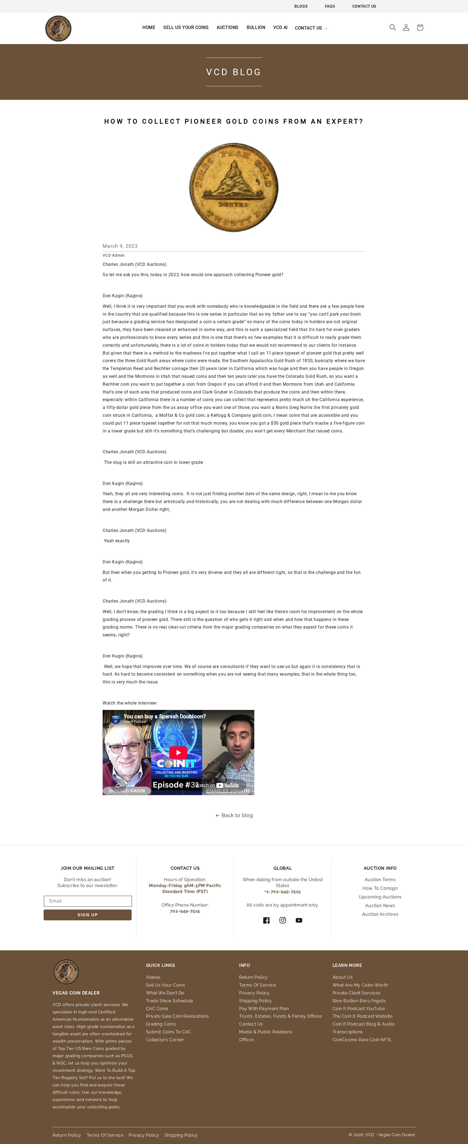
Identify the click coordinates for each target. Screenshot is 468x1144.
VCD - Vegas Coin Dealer (390, 1134)
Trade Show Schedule (169, 1000)
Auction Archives (380, 914)
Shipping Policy (255, 1000)
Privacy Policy (254, 993)
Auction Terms (380, 879)
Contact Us (364, 6)
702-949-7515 (185, 911)
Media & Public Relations (265, 1031)
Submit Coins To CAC (168, 1031)
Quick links (161, 965)
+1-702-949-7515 (282, 891)
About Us (343, 977)
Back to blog (237, 815)
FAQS (330, 6)
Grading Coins (161, 1024)
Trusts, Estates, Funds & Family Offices (280, 1016)
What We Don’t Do (165, 993)
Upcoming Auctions (380, 897)
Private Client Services (357, 993)
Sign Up (87, 914)
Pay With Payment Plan (264, 1008)
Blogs (300, 6)
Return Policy (253, 977)
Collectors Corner (165, 1039)
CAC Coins (157, 1008)
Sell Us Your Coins (165, 985)
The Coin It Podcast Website (363, 1016)
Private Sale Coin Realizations (177, 1016)
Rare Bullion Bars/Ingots (359, 1000)
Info (244, 965)
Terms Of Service (257, 985)
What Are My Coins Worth (360, 985)
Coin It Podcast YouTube (359, 1008)
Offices (246, 1039)
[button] (311, 28)
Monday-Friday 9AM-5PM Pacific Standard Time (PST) (185, 888)
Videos (153, 977)
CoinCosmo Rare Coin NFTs (362, 1039)
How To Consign (380, 888)
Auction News (380, 905)
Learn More (347, 965)
